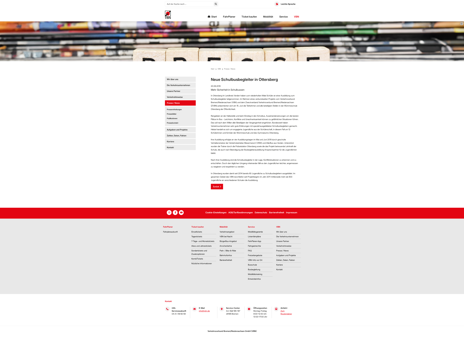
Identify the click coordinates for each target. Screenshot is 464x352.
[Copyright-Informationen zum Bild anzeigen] (461, 23)
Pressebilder (171, 114)
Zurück (216, 186)
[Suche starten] (216, 4)
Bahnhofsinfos (226, 255)
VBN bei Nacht (226, 236)
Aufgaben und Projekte (177, 129)
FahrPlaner (229, 16)
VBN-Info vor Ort (255, 260)
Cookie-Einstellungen (215, 212)
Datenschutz (261, 212)
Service (283, 16)
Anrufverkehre (226, 246)
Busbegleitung (254, 269)
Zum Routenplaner (286, 312)
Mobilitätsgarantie (255, 232)
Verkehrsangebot (227, 232)
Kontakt (170, 147)
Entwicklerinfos (254, 279)
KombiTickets (197, 259)
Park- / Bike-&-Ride (228, 250)
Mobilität (268, 16)
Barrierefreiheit (276, 212)
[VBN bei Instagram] (169, 212)
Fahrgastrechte (254, 246)
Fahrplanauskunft (170, 232)
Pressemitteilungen (174, 109)
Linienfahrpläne (254, 236)
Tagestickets (196, 236)
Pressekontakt (172, 123)
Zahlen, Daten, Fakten (176, 135)
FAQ (250, 250)
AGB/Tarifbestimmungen (240, 212)
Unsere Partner (173, 91)
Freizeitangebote (255, 255)
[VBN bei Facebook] (175, 212)
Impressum (291, 212)
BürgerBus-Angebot (228, 241)
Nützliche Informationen (201, 263)
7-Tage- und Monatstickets (202, 241)
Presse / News (229, 69)
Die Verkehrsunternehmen (178, 85)
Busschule (252, 265)
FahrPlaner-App (254, 241)
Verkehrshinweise (175, 97)
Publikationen (172, 118)
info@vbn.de (204, 311)
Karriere (170, 141)
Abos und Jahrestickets (201, 246)
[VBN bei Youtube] (181, 212)
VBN (296, 16)
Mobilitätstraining (255, 274)
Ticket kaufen (249, 16)
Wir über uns (172, 79)
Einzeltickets (196, 232)
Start (214, 16)
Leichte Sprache (288, 4)
